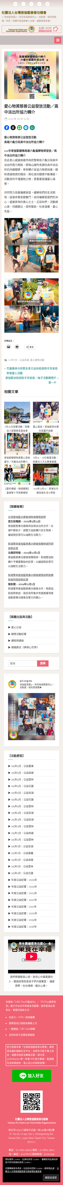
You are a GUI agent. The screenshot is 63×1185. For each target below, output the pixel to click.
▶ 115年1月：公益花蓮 (20, 873)
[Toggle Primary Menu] (57, 40)
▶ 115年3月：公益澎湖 (21, 819)
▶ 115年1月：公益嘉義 (20, 853)
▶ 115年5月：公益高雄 (21, 772)
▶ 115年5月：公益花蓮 (21, 786)
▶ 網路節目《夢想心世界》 (23, 647)
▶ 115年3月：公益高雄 (21, 833)
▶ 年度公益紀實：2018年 (22, 926)
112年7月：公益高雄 (18, 360)
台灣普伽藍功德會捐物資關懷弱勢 (27, 517)
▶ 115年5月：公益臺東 (21, 766)
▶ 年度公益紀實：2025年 (22, 879)
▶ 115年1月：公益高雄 (20, 859)
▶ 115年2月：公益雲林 (21, 839)
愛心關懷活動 (37, 360)
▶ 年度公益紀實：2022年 (22, 899)
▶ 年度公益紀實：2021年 (22, 906)
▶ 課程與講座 (16, 640)
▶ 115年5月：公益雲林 (21, 779)
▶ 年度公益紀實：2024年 (22, 886)
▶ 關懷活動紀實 (17, 634)
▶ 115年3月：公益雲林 (21, 826)
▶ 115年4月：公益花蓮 (21, 799)
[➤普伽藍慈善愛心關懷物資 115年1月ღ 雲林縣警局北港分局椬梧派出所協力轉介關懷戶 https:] (31, 716)
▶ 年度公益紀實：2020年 (22, 913)
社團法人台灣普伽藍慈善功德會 (24, 13)
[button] (6, 127)
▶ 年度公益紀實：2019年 (22, 919)
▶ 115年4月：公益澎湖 (21, 812)
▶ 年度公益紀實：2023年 (22, 893)
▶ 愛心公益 (14, 627)
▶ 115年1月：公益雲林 (20, 866)
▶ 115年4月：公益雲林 (21, 806)
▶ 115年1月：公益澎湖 (20, 846)
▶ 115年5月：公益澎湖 (21, 792)
